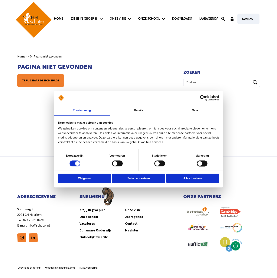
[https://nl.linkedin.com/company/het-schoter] (33, 237)
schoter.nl (35, 268)
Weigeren (84, 178)
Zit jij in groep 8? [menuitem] (84, 19)
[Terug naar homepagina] (34, 20)
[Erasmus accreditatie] (197, 229)
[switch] (117, 163)
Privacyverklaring (88, 268)
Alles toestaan (192, 178)
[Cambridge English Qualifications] (231, 214)
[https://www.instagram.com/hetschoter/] (22, 237)
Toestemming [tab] (82, 110)
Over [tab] (195, 110)
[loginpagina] (232, 19)
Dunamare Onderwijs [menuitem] (96, 230)
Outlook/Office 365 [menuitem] (94, 237)
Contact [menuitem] (248, 19)
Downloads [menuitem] (182, 19)
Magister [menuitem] (131, 230)
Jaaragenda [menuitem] (208, 19)
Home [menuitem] (58, 19)
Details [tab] (138, 110)
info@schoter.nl (39, 225)
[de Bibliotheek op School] (197, 214)
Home (21, 56)
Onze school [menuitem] (149, 19)
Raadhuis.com (67, 268)
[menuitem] (22, 237)
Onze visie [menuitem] (118, 19)
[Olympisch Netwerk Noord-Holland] (231, 229)
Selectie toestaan (138, 178)
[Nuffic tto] (197, 246)
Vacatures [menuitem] (87, 223)
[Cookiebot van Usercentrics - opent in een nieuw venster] (202, 98)
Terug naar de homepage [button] (40, 80)
